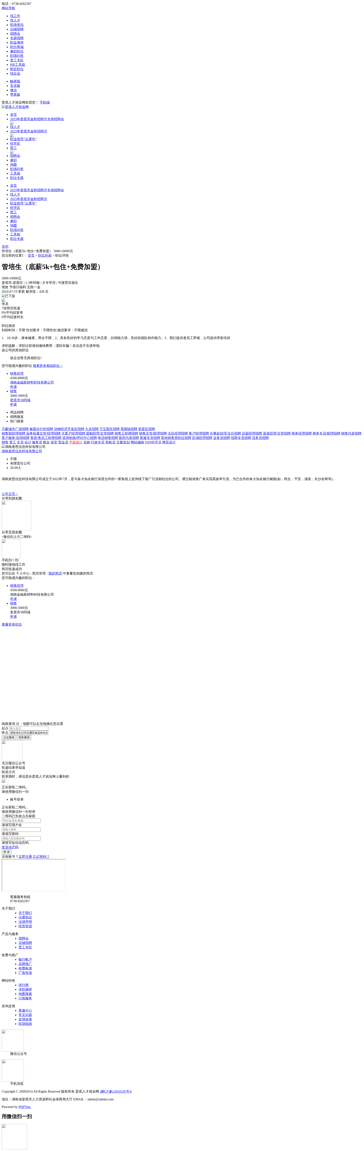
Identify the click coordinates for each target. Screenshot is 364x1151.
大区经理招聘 (178, 433)
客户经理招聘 (199, 433)
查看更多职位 (12, 624)
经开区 (15, 143)
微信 (13, 90)
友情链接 (25, 1019)
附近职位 (17, 69)
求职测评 (25, 989)
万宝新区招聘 (109, 429)
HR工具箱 (17, 64)
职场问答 (17, 56)
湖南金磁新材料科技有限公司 (32, 382)
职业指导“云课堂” (23, 139)
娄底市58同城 (20, 400)
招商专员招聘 (241, 438)
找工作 (15, 16)
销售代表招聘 (351, 433)
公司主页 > (10, 494)
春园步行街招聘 (41, 429)
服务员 (37, 442)
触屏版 (15, 81)
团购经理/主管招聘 (100, 433)
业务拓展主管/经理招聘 (43, 433)
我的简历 (55, 573)
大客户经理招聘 (73, 433)
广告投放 (25, 973)
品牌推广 (25, 964)
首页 (13, 114)
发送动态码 (10, 847)
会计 (27, 442)
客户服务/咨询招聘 (15, 438)
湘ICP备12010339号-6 (116, 1091)
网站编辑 (137, 442)
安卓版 (15, 86)
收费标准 (25, 968)
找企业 (15, 73)
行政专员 (97, 442)
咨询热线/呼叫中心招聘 (79, 438)
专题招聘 (17, 38)
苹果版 (15, 94)
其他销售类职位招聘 (176, 438)
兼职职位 (17, 51)
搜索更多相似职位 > (48, 366)
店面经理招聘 (252, 433)
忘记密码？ (41, 856)
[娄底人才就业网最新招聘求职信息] (15, 107)
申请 (13, 387)
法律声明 (25, 921)
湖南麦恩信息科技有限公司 (22, 451)
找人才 (15, 20)
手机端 (45, 102)
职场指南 (25, 1024)
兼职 (13, 160)
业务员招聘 (221, 438)
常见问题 (25, 1015)
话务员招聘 (260, 438)
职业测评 (17, 42)
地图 (13, 164)
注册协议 (25, 917)
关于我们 (25, 913)
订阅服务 (25, 998)
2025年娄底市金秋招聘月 (28, 131)
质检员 (110, 442)
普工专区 (17, 60)
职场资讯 (17, 25)
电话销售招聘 (108, 438)
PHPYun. (25, 1107)
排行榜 (24, 985)
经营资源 (25, 926)
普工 (13, 148)
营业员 (63, 442)
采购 (86, 442)
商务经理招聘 (302, 433)
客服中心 (25, 1010)
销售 (13, 391)
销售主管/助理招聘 (153, 433)
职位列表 (45, 255)
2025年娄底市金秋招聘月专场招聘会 (37, 119)
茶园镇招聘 (128, 429)
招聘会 (15, 33)
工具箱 (15, 173)
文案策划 (123, 442)
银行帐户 (25, 959)
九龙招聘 (92, 429)
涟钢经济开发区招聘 (69, 429)
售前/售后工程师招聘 (46, 438)
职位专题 (17, 178)
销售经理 (17, 373)
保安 (54, 442)
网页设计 (169, 442)
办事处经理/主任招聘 (225, 433)
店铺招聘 (17, 29)
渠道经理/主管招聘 (277, 433)
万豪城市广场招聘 (15, 429)
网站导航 (8, 8)
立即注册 (25, 856)
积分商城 (17, 47)
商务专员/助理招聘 (326, 433)
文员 (20, 442)
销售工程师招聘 (126, 433)
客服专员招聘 (150, 438)
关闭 (5, 246)
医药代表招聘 (129, 438)
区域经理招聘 (202, 438)
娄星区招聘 (146, 429)
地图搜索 (25, 994)
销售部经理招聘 (13, 433)
